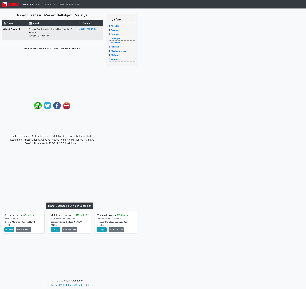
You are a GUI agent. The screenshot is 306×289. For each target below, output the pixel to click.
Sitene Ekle (28, 4)
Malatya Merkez (118, 51)
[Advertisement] (52, 167)
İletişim (92, 285)
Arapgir (114, 30)
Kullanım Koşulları (75, 285)
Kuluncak (115, 47)
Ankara (47, 4)
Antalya (69, 4)
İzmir (55, 4)
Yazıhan (114, 59)
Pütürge (114, 55)
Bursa (61, 4)
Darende (115, 34)
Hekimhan (115, 42)
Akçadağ (115, 26)
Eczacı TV (56, 285)
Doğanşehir (116, 38)
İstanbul (39, 4)
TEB (45, 285)
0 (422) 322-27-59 (88, 29)
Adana (77, 4)
